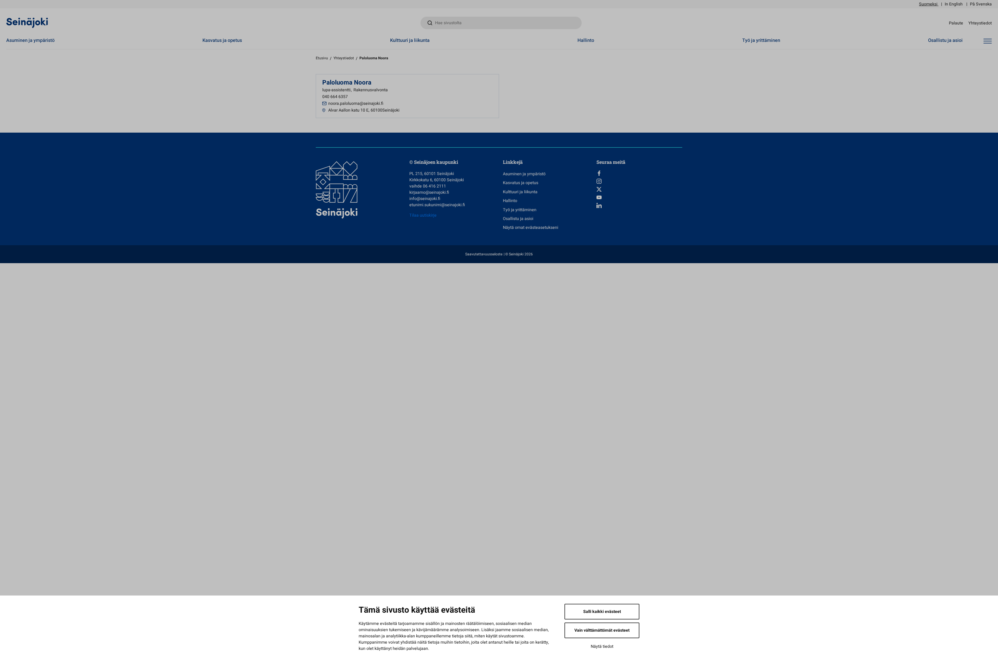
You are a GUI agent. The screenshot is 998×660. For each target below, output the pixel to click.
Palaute (956, 23)
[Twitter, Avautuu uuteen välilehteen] (639, 189)
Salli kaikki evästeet (602, 612)
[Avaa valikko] (987, 41)
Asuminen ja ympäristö (30, 40)
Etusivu (322, 58)
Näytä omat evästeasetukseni (530, 227)
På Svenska (981, 4)
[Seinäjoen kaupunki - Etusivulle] (27, 23)
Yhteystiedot (980, 23)
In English (954, 4)
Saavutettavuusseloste (483, 254)
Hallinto (585, 40)
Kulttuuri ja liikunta (410, 40)
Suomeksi (928, 4)
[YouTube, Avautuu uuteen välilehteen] (639, 197)
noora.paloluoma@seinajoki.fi (355, 103)
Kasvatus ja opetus (222, 40)
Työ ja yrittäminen (761, 40)
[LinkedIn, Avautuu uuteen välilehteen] (639, 205)
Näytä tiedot (602, 646)
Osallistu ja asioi (945, 40)
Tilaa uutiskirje (423, 215)
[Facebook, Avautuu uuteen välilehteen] (639, 173)
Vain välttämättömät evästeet (601, 630)
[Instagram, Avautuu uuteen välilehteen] (639, 181)
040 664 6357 (335, 97)
